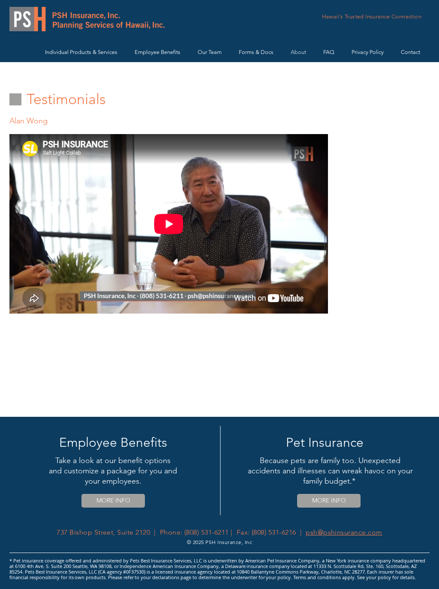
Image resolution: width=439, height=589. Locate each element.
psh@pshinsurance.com (344, 532)
